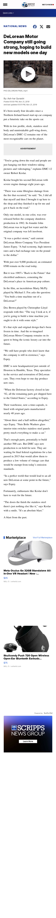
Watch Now (47, 5)
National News (15, 26)
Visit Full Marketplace (42, 537)
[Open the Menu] (5, 4)
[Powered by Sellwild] (48, 713)
